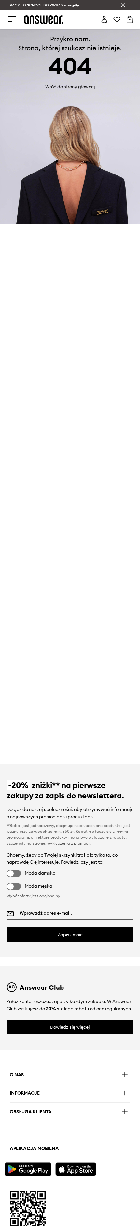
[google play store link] (29, 1168)
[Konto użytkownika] (104, 19)
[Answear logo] (43, 19)
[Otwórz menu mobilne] (12, 19)
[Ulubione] (117, 19)
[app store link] (79, 1168)
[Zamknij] (123, 5)
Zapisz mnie (70, 934)
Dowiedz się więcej (70, 1027)
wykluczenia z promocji (68, 843)
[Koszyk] (129, 19)
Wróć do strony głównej (70, 87)
